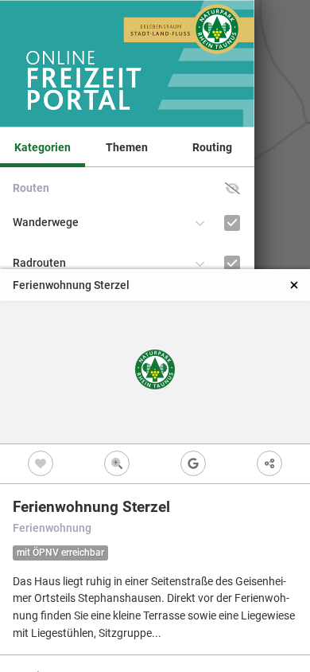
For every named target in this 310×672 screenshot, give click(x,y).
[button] (232, 188)
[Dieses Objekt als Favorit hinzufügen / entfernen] (40, 463)
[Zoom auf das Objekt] (116, 463)
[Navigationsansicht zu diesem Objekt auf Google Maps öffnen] (193, 463)
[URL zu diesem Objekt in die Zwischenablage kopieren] (269, 463)
